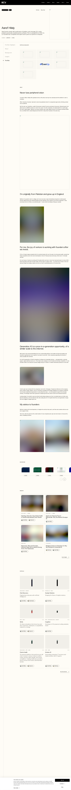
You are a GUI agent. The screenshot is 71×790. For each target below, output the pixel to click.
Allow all (62, 780)
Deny (62, 787)
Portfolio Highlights (10, 45)
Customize (62, 783)
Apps (21, 619)
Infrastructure (51, 619)
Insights (7, 57)
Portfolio (7, 60)
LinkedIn (8, 37)
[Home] (4, 2)
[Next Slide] (64, 479)
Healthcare (22, 590)
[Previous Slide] (61, 479)
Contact (67, 2)
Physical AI (47, 590)
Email (13, 37)
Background (8, 53)
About (6, 49)
